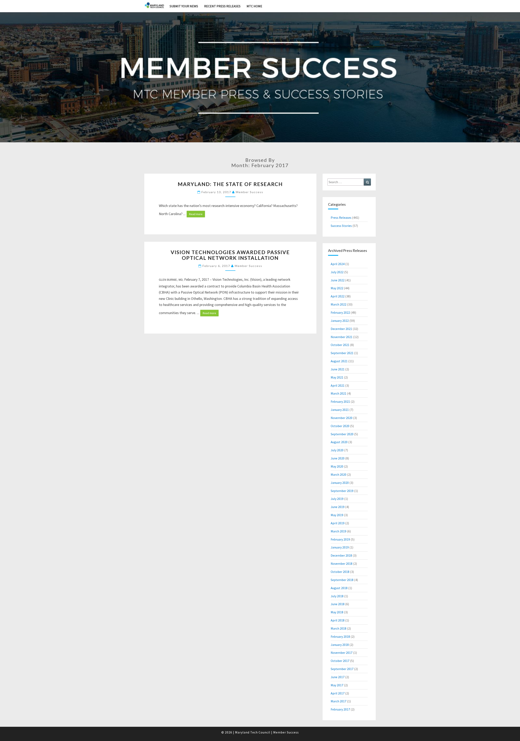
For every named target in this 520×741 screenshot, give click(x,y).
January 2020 (340, 483)
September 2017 (342, 669)
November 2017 (341, 653)
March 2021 (338, 393)
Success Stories (341, 226)
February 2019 (340, 539)
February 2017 (340, 709)
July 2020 (337, 450)
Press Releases (341, 217)
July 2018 (337, 596)
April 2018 (337, 620)
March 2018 (338, 628)
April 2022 (337, 296)
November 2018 (341, 563)
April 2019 (337, 523)
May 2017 (337, 685)
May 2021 (337, 377)
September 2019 (342, 491)
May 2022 (337, 288)
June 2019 (337, 507)
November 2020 (341, 418)
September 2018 (342, 580)
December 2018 (341, 555)
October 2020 (340, 426)
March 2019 (338, 531)
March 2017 (338, 701)
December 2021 (341, 329)
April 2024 (337, 264)
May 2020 (337, 466)
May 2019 (337, 515)
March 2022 (338, 304)
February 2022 (340, 312)
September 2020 (342, 434)
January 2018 (340, 645)
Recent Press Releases (222, 6)
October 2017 (340, 661)
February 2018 (340, 636)
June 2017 (337, 677)
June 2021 (337, 369)
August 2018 (339, 588)
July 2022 (337, 272)
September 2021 (342, 353)
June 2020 (337, 458)
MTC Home (254, 6)
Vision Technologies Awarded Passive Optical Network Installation (230, 255)
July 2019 (337, 499)
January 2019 (340, 547)
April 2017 (337, 693)
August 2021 (339, 361)
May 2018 (337, 612)
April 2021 (337, 385)
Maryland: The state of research (230, 184)
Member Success (249, 192)
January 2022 (340, 321)
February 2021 (340, 401)
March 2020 (338, 474)
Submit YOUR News (184, 6)
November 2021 (341, 337)
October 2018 (340, 572)
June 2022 (337, 280)
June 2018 (337, 604)
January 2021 (340, 410)
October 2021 (340, 345)
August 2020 (339, 442)
